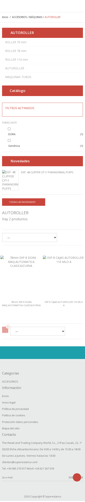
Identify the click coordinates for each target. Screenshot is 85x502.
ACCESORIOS (10, 381)
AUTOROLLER (14, 68)
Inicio (5, 17)
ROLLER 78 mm (15, 51)
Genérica (14, 146)
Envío (5, 396)
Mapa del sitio (11, 428)
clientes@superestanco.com (20, 462)
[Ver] (23, 303)
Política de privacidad (15, 409)
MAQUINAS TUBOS (18, 77)
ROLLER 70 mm (15, 42)
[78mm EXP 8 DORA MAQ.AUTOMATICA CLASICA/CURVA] (21, 274)
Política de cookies (13, 415)
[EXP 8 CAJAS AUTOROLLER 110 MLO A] (64, 274)
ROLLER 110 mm (16, 59)
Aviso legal (8, 402)
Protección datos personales (20, 422)
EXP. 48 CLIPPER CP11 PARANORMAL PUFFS (47, 172)
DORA (11, 134)
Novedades (20, 161)
